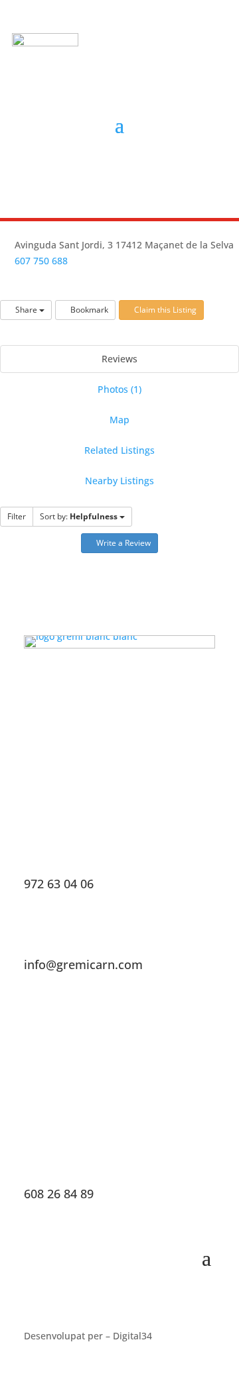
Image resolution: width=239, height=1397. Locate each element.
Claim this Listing (164, 309)
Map (119, 419)
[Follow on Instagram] (116, 173)
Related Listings (119, 450)
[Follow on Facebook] (86, 173)
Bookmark (88, 309)
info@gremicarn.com (83, 964)
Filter (16, 516)
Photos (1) (119, 389)
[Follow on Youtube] (147, 173)
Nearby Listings (119, 480)
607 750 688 (41, 260)
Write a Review (122, 542)
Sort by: (79, 516)
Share (26, 309)
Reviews (119, 358)
